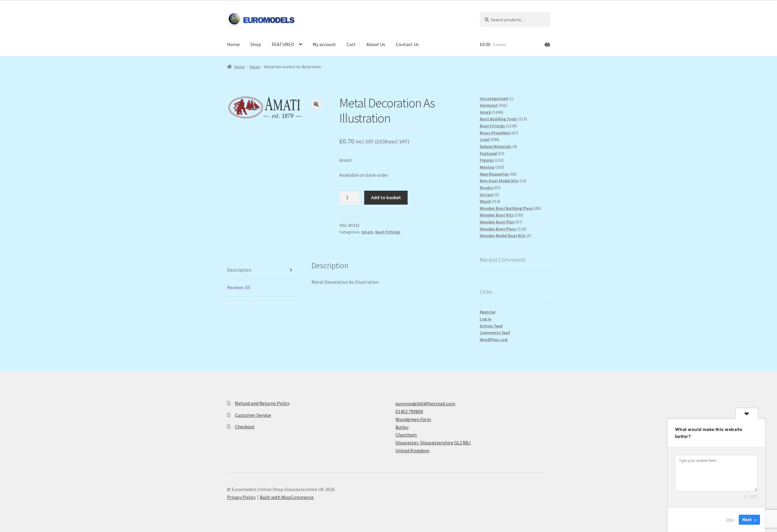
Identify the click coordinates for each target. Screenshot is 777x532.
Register (488, 312)
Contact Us (407, 44)
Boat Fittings (387, 232)
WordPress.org (493, 339)
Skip (730, 519)
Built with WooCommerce (287, 497)
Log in (485, 319)
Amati (254, 66)
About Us (375, 44)
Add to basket (386, 197)
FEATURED (283, 44)
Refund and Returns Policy (262, 403)
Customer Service (253, 415)
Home (233, 44)
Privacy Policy (241, 497)
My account (324, 44)
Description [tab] (239, 270)
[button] (316, 104)
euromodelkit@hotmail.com (425, 403)
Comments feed (495, 332)
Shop (255, 44)
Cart (351, 44)
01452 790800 (409, 411)
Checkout (245, 426)
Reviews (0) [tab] (238, 287)
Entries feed (491, 326)
